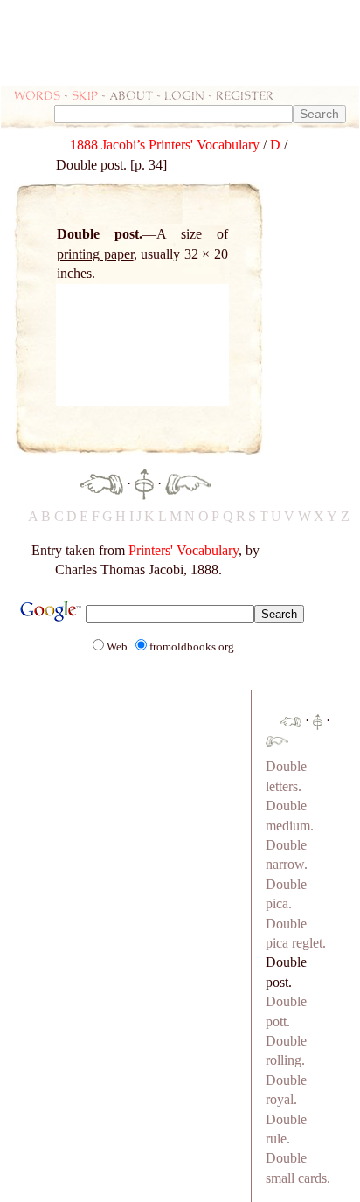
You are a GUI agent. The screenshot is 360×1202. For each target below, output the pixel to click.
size (191, 233)
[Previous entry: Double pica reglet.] (101, 483)
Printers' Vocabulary (183, 550)
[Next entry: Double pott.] (188, 483)
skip (85, 95)
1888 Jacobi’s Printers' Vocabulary (165, 144)
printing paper (95, 254)
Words (37, 95)
